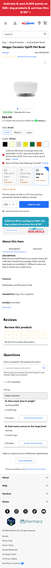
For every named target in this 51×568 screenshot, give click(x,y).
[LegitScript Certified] (10, 535)
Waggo (5, 52)
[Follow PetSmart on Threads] (24, 526)
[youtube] (42, 526)
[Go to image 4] (24, 108)
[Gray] (19, 144)
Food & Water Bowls (36, 42)
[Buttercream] (12, 144)
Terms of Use (7, 555)
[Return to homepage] (28, 23)
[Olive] (32, 144)
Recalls (5, 551)
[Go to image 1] (17, 108)
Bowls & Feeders (16, 42)
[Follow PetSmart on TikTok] (33, 526)
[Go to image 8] (33, 108)
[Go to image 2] (19, 108)
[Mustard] (25, 144)
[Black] (5, 144)
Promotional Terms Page (35, 469)
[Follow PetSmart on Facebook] (6, 526)
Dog (4, 42)
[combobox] (25, 34)
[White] (46, 144)
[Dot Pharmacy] (30, 535)
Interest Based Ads (9, 564)
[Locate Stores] (39, 23)
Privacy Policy (8, 560)
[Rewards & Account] (15, 23)
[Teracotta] (39, 144)
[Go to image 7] (31, 108)
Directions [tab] (37, 249)
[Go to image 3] (22, 108)
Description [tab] (14, 249)
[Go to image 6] (28, 108)
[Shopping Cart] (45, 23)
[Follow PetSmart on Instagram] (15, 526)
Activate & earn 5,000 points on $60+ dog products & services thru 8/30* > (25, 8)
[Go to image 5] (26, 108)
